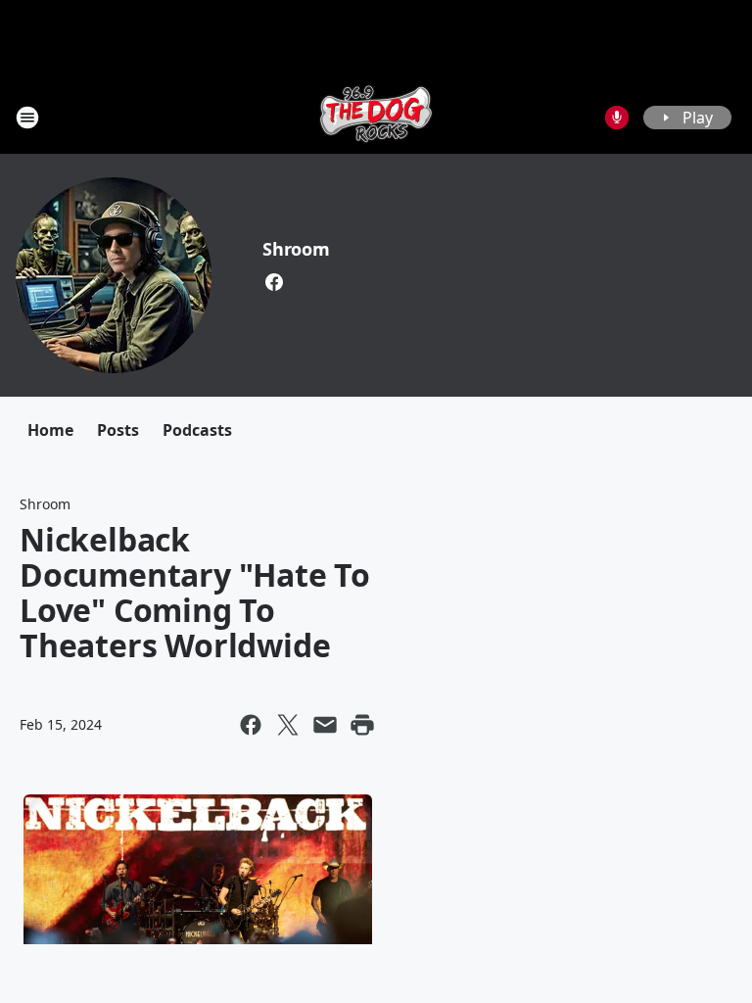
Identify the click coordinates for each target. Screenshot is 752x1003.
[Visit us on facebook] (274, 282)
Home (50, 430)
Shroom (296, 249)
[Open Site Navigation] (27, 117)
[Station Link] (376, 117)
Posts (118, 430)
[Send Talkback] (617, 117)
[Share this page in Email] (325, 725)
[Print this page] (362, 725)
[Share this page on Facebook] (250, 725)
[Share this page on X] (288, 725)
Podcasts (197, 430)
